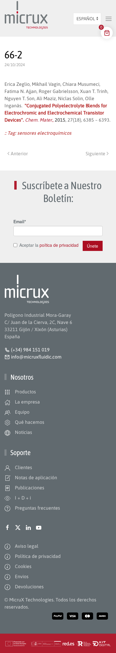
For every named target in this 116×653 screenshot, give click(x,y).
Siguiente (95, 153)
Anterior (19, 153)
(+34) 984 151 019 (30, 349)
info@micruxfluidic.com (36, 356)
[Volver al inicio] (26, 19)
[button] (109, 19)
